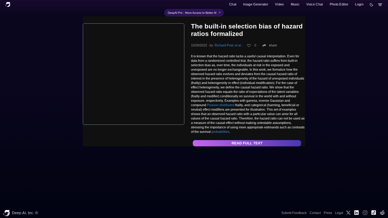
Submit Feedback (294, 213)
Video (279, 4)
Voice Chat (314, 4)
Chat (232, 4)
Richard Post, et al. (228, 45)
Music (295, 4)
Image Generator (255, 4)
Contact (315, 213)
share (273, 45)
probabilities (220, 131)
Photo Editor (339, 4)
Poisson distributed (220, 105)
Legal (339, 213)
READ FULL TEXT (247, 143)
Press (328, 213)
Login (359, 4)
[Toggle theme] (371, 4)
